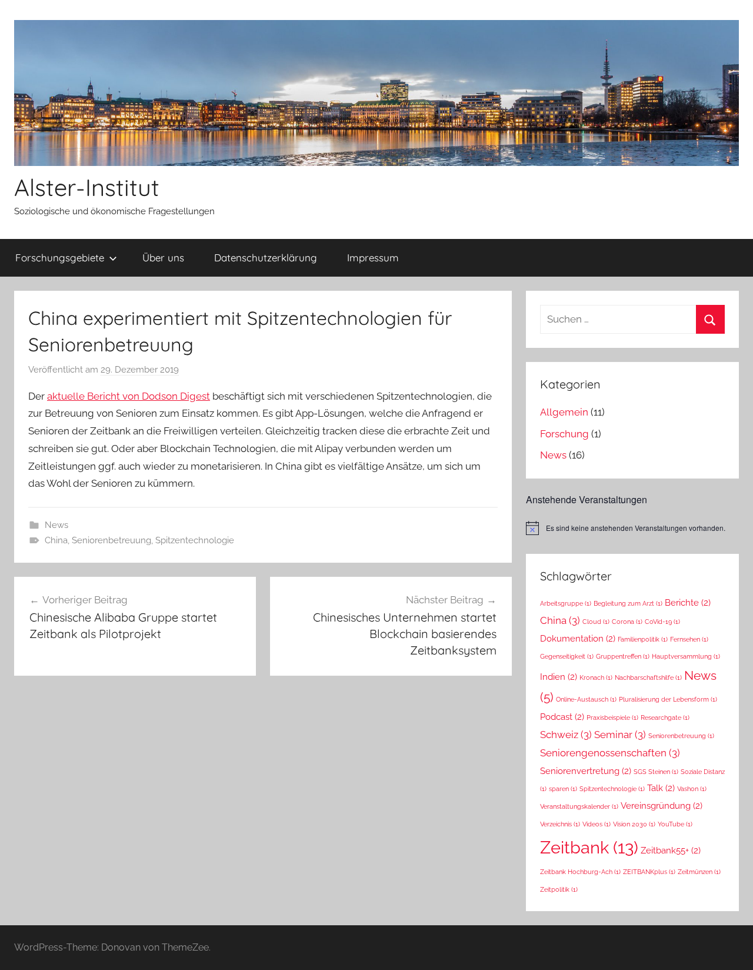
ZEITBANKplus (649, 871)
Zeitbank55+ (671, 850)
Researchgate (665, 717)
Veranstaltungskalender (579, 806)
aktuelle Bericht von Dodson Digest (128, 396)
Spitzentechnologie (194, 540)
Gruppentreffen (622, 656)
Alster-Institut (86, 187)
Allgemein (564, 412)
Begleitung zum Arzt (628, 603)
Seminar (620, 734)
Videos (596, 824)
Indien (558, 677)
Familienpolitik (643, 639)
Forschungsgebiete (59, 257)
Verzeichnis (560, 824)
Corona (627, 621)
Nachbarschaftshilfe (648, 677)
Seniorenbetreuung (111, 540)
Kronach (595, 677)
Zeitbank (589, 847)
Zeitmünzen (699, 871)
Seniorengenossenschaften (610, 753)
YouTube (675, 824)
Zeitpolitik (559, 889)
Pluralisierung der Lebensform (668, 699)
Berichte (688, 602)
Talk (661, 788)
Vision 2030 (634, 824)
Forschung (564, 434)
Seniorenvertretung (585, 771)
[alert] (632, 528)
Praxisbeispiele (612, 717)
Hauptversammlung (686, 656)
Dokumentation (577, 638)
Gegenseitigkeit (567, 656)
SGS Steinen (656, 771)
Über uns (163, 257)
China (56, 540)
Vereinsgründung (661, 805)
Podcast (562, 717)
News (56, 525)
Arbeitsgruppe (565, 603)
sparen (563, 788)
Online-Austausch (586, 699)
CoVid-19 (662, 621)
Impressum (373, 257)
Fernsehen (689, 639)
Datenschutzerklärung (265, 257)
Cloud (595, 621)
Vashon (692, 788)
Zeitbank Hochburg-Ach (580, 871)
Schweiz (566, 734)
